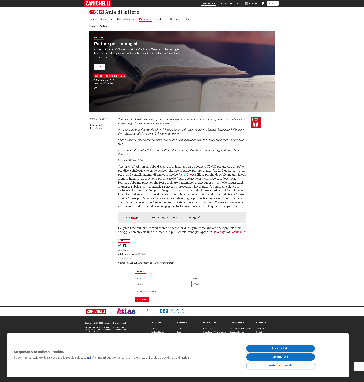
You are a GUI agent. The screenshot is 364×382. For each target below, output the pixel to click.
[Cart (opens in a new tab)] (263, 3)
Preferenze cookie (280, 365)
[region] (178, 355)
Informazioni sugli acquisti (240, 328)
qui (133, 217)
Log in (272, 3)
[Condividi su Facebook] (125, 245)
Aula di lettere (122, 12)
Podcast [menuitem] (161, 19)
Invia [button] (144, 299)
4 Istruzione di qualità (129, 254)
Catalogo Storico (157, 332)
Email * (194, 278)
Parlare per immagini (163, 262)
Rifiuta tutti (280, 356)
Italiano (145, 254)
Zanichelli (238, 232)
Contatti (259, 332)
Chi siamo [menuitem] (175, 19)
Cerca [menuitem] (188, 19)
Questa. (191, 174)
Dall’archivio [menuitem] (123, 19)
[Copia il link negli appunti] (120, 245)
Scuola (179, 332)
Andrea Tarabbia (104, 83)
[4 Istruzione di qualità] (256, 122)
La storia (154, 328)
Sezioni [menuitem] (103, 19)
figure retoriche (144, 262)
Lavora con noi (261, 328)
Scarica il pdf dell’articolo (96, 126)
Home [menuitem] (92, 19)
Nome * (138, 278)
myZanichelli (208, 3)
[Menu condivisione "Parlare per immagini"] (95, 88)
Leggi (100, 66)
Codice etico (208, 328)
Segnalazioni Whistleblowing (214, 332)
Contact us (234, 3)
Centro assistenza (237, 332)
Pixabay (219, 232)
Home (179, 328)
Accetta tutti (280, 348)
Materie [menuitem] (143, 19)
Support (223, 3)
